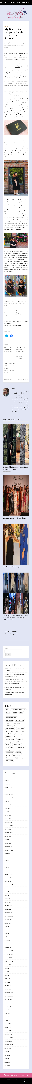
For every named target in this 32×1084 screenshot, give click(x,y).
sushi (19, 755)
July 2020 (7, 860)
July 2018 (7, 926)
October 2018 (8, 919)
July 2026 (7, 777)
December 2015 (9, 1034)
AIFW (7, 709)
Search (6, 648)
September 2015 (9, 1044)
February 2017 (8, 985)
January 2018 (8, 947)
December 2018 (9, 912)
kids (15, 742)
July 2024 (7, 808)
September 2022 (9, 850)
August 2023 (8, 836)
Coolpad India (16, 723)
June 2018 (7, 930)
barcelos (8, 712)
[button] (16, 127)
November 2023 (9, 826)
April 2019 (7, 898)
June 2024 (7, 812)
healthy (8, 736)
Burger (21, 712)
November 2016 (9, 996)
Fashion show (20, 728)
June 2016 (7, 1013)
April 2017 (7, 978)
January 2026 (8, 791)
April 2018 (7, 937)
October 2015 (8, 1041)
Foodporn (23, 731)
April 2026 (7, 784)
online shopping (17, 43)
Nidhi (9, 2)
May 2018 (7, 933)
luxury (19, 742)
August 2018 (8, 923)
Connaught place (19, 720)
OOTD (23, 43)
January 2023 (8, 843)
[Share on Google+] (27, 379)
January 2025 (8, 805)
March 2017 (7, 982)
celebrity (8, 715)
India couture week (11, 739)
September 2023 (9, 832)
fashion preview (10, 728)
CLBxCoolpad (9, 720)
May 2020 (7, 867)
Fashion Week (9, 731)
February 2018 (8, 944)
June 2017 (7, 971)
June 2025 (7, 801)
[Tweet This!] (23, 379)
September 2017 (9, 961)
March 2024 (7, 815)
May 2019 (7, 895)
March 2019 (7, 902)
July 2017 (7, 968)
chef (14, 715)
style (14, 755)
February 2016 (8, 1027)
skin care (8, 755)
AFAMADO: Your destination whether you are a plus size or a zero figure (21, 351)
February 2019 (8, 905)
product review (21, 747)
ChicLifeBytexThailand (11, 717)
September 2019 (9, 885)
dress (13, 43)
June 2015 (7, 1055)
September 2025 (9, 798)
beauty (15, 712)
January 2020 (8, 878)
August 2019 (8, 888)
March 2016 (7, 1024)
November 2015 (9, 1038)
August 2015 (8, 1048)
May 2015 (7, 1058)
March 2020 (7, 871)
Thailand (8, 758)
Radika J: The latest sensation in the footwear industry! (16, 468)
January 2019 (8, 909)
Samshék (6, 47)
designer (8, 725)
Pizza (12, 747)
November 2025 (9, 794)
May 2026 (7, 780)
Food (17, 731)
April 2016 (7, 1020)
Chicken (20, 715)
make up (8, 744)
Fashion (6, 26)
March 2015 (7, 1065)
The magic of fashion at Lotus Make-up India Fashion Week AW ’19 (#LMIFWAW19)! (16, 618)
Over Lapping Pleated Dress (10, 45)
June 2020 (7, 864)
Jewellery (8, 742)
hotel (13, 736)
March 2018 (7, 940)
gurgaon (18, 734)
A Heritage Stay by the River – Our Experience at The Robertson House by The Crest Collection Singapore (16, 681)
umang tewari (9, 760)
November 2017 (9, 954)
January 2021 (8, 853)
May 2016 (7, 1017)
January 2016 (8, 1031)
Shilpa (23, 2)
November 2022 (9, 846)
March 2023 (7, 839)
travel (14, 758)
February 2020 (8, 874)
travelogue (21, 758)
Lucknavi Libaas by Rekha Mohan (14, 518)
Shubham (17, 2)
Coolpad (8, 723)
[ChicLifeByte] (16, 12)
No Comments (9, 379)
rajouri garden (9, 750)
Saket (17, 750)
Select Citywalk (10, 752)
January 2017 (8, 989)
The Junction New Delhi (15, 325)
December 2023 (9, 822)
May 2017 (7, 975)
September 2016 (9, 1003)
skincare (18, 752)
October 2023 (8, 829)
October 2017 (8, 958)
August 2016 (8, 1006)
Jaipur (20, 739)
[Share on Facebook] (21, 379)
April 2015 (7, 1062)
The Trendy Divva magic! (12, 567)
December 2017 (9, 951)
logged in (14, 634)
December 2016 (9, 992)
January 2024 (8, 819)
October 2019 (8, 881)
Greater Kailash (10, 734)
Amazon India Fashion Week (18, 709)
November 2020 (9, 857)
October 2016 (8, 999)
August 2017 (8, 965)
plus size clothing (20, 45)
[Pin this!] (25, 379)
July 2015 (7, 1051)
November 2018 (9, 916)
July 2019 (7, 892)
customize (9, 43)
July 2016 (7, 1010)
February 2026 (8, 787)
